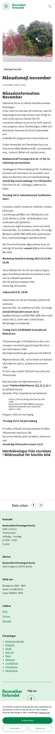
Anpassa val (40, 728)
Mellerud (10, 659)
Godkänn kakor (27, 720)
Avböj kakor (15, 728)
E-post (6, 543)
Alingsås (10, 645)
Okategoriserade (12, 69)
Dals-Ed (10, 652)
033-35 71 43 (41, 385)
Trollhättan (12, 663)
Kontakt (6, 621)
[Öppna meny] (6, 6)
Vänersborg (12, 670)
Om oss (6, 616)
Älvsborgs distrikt (15, 641)
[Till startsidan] (19, 6)
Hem (4, 611)
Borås (9, 648)
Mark (8, 656)
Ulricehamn (12, 666)
